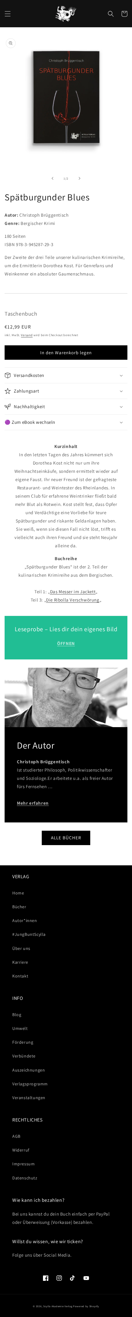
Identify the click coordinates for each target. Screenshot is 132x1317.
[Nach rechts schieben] (79, 178)
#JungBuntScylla (29, 934)
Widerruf (20, 1150)
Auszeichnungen (28, 1070)
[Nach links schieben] (52, 178)
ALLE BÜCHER (66, 838)
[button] (7, 14)
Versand (27, 335)
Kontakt (20, 976)
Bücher (19, 906)
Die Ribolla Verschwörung (72, 600)
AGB (16, 1136)
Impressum (23, 1164)
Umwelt (20, 1028)
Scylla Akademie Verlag (57, 1306)
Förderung (22, 1042)
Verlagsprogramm (30, 1084)
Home (18, 893)
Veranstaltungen (28, 1097)
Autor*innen (24, 920)
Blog (16, 1014)
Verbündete (24, 1056)
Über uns (21, 948)
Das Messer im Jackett (73, 591)
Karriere (20, 962)
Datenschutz (24, 1178)
